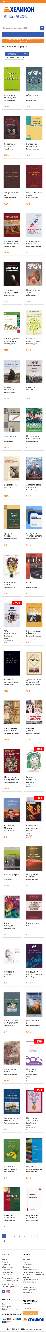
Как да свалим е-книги (32, 1272)
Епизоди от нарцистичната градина (34, 974)
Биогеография (11, 874)
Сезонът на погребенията (33, 826)
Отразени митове (9, 973)
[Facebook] (3, 1291)
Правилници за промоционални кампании (30, 1289)
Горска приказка (31, 778)
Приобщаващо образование (11, 339)
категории (12, 54)
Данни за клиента (30, 1269)
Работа (5, 1262)
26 (35, 1236)
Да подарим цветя (10, 583)
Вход (4, 1304)
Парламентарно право (34, 193)
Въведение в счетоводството (34, 534)
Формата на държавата (32, 1216)
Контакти (6, 1264)
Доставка (27, 1267)
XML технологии (10, 632)
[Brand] (19, 7)
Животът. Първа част (10, 1216)
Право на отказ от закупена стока (30, 1280)
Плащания (27, 1264)
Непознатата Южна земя (10, 729)
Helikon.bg (6, 1)
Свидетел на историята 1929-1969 (10, 146)
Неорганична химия (33, 291)
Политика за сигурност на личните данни (12, 1279)
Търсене (26, 1259)
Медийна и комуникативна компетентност (34, 1169)
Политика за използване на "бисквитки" (8, 1272)
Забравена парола (10, 1309)
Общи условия (8, 1267)
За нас (4, 1259)
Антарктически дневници (34, 486)
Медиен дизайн (30, 729)
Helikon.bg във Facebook (12, 1287)
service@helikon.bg (9, 1284)
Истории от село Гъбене (10, 1167)
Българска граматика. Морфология (32, 146)
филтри (24, 54)
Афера (29, 582)
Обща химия (32, 95)
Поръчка (26, 1262)
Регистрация (7, 1306)
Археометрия (11, 436)
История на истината (32, 875)
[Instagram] (8, 1291)
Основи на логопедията (10, 96)
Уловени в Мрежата (9, 826)
